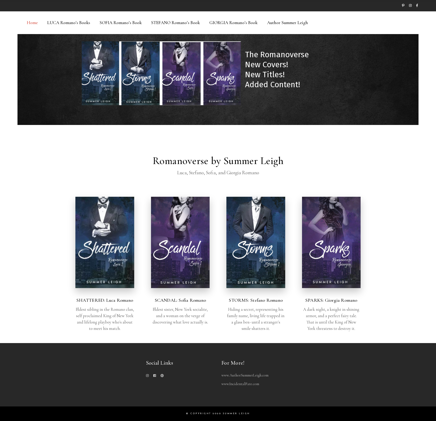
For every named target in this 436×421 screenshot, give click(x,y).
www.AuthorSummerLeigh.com (244, 375)
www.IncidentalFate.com (240, 383)
